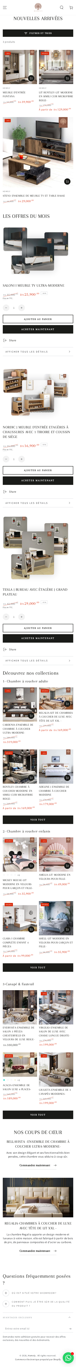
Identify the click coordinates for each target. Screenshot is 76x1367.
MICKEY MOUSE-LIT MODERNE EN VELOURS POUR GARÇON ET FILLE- (18, 884)
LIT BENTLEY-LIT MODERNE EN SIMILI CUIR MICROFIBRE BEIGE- (56, 96)
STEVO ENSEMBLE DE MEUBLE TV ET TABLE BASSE (34, 195)
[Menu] (5, 7)
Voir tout (38, 819)
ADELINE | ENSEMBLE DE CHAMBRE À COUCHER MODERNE (54, 790)
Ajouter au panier (38, 319)
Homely (32, 1355)
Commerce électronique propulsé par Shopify (38, 1359)
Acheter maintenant (38, 329)
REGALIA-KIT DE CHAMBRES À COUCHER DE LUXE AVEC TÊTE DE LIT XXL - (56, 716)
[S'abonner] (71, 1329)
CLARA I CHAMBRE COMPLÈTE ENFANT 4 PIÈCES (16, 942)
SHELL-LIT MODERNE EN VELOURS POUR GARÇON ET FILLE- (56, 942)
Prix (5, 298)
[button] (61, 7)
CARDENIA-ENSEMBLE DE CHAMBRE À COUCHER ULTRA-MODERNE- (18, 728)
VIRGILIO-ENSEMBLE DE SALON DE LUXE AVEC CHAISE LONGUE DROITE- (54, 1031)
